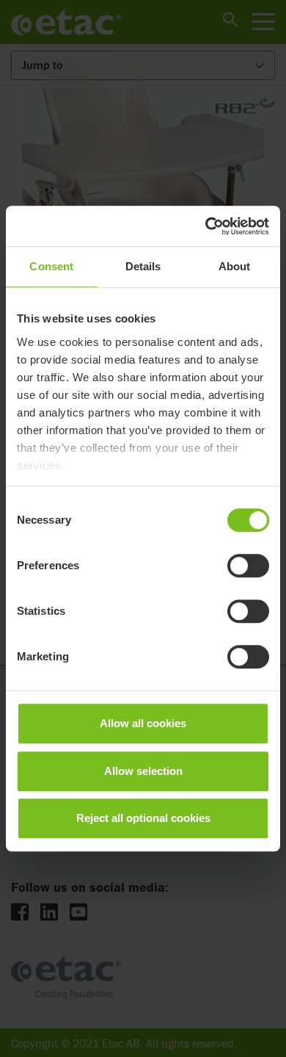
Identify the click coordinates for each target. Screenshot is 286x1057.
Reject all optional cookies (143, 818)
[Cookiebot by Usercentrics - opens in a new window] (205, 226)
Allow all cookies (143, 723)
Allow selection (143, 771)
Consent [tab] (51, 266)
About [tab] (235, 266)
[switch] (248, 565)
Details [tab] (143, 266)
